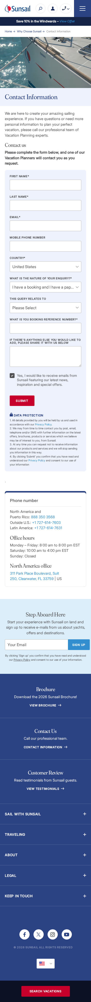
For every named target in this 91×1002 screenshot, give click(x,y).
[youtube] (67, 934)
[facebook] (24, 934)
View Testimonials (43, 789)
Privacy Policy (43, 424)
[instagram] (53, 934)
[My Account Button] (53, 8)
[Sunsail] (18, 8)
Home (8, 31)
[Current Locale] (46, 963)
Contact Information (58, 31)
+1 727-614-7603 (46, 522)
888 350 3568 (43, 517)
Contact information (43, 747)
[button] (45, 814)
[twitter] (38, 934)
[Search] (40, 8)
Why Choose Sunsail (29, 31)
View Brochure (43, 705)
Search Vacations (46, 991)
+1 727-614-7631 (48, 528)
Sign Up (78, 645)
